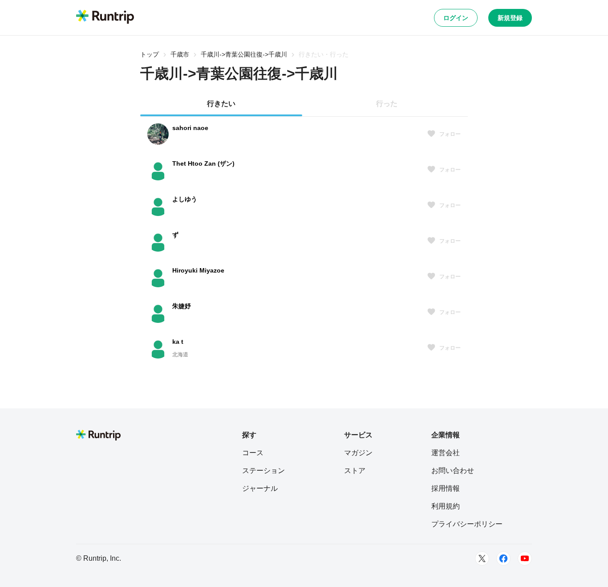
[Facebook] (503, 558)
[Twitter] (482, 558)
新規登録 (510, 17)
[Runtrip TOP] (105, 17)
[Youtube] (525, 558)
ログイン (455, 17)
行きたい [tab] (221, 103)
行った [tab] (386, 103)
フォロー (450, 134)
